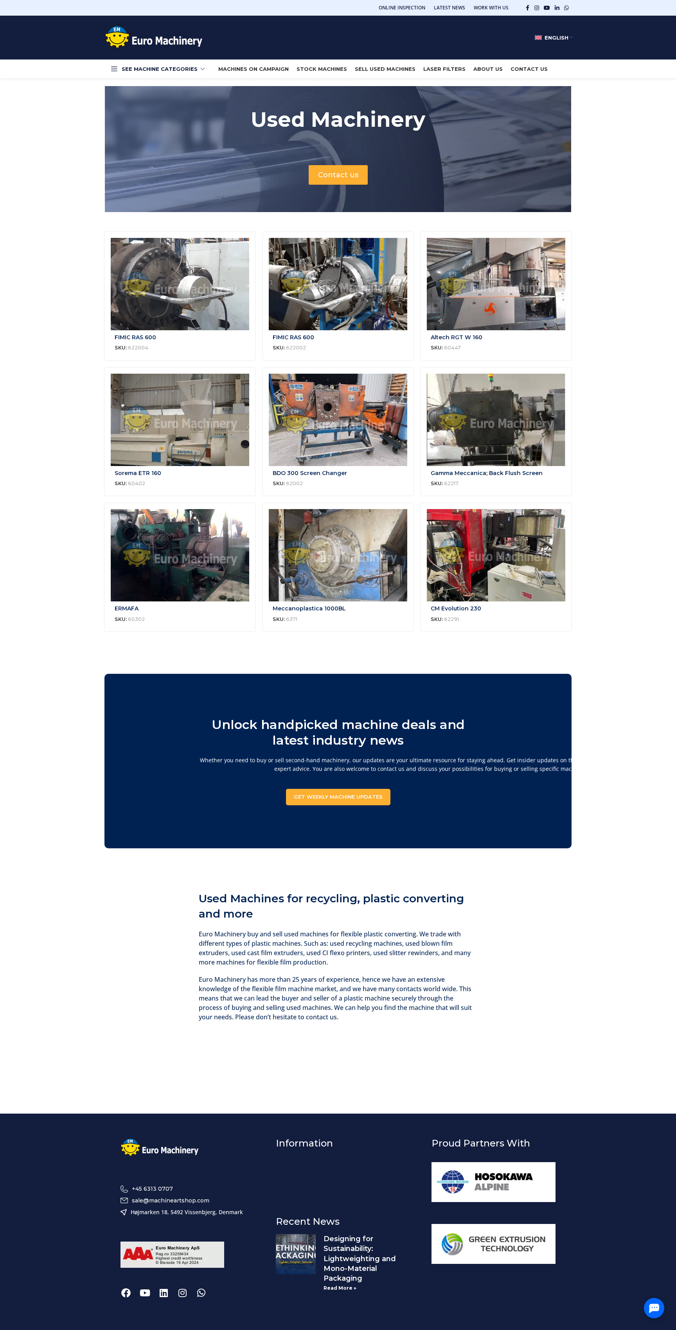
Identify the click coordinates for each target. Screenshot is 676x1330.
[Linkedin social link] (557, 8)
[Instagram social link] (536, 8)
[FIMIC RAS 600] (180, 284)
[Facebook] (126, 1292)
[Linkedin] (163, 1292)
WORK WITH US (491, 7)
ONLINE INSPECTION (402, 7)
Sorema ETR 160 (138, 473)
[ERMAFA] (180, 555)
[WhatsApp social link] (566, 8)
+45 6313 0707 (152, 1188)
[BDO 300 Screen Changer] (338, 420)
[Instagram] (182, 1292)
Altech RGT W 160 (456, 337)
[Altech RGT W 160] (496, 284)
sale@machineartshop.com (170, 1200)
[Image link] (159, 1147)
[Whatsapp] (201, 1292)
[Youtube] (144, 1292)
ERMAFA (126, 608)
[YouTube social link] (546, 8)
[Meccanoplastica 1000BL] (338, 555)
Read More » (340, 1288)
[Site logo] (154, 37)
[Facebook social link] (527, 8)
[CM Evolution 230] (496, 555)
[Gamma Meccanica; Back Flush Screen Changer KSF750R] (496, 420)
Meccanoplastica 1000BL (309, 608)
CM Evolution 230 (456, 608)
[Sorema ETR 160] (180, 420)
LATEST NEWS (449, 7)
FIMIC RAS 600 (135, 337)
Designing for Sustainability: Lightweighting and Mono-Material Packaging (360, 1259)
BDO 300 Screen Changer (310, 473)
